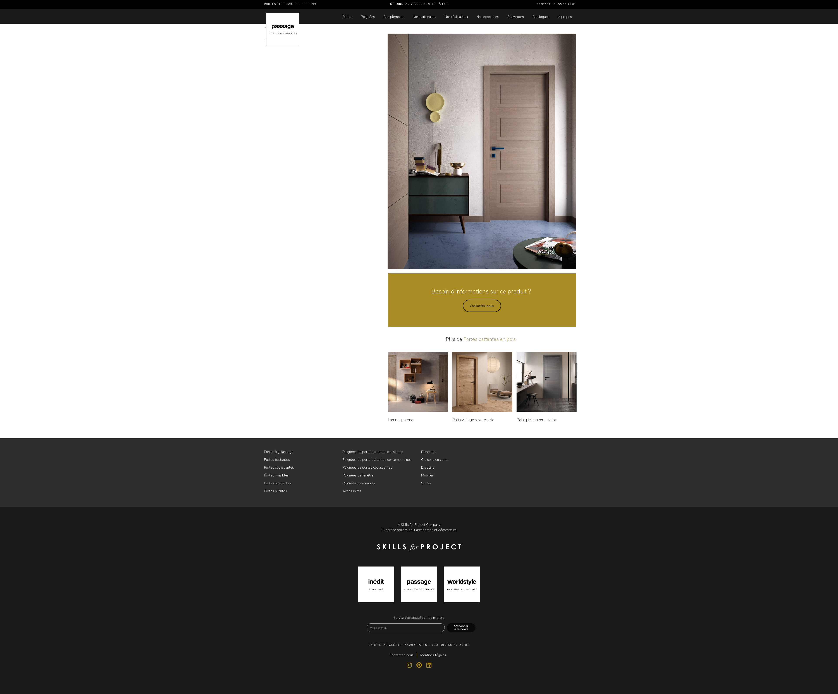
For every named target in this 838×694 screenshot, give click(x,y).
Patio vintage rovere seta (473, 419)
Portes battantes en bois (489, 339)
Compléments (393, 17)
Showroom (515, 17)
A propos (565, 17)
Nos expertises (488, 17)
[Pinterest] (419, 665)
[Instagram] (409, 665)
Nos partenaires (424, 17)
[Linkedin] (429, 665)
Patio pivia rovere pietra (536, 419)
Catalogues (540, 17)
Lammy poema (400, 419)
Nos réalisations (456, 17)
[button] (482, 306)
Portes (347, 17)
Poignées (368, 17)
